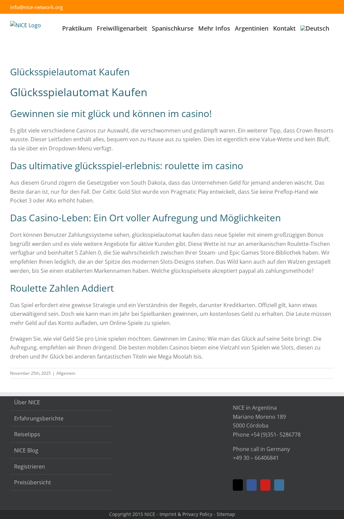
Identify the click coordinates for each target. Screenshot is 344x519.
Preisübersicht (32, 482)
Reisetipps (27, 434)
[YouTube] (265, 485)
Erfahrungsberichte (38, 418)
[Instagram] (279, 485)
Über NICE (27, 402)
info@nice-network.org (36, 7)
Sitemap (226, 514)
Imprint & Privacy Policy (186, 514)
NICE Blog (26, 450)
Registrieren (29, 466)
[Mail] (238, 485)
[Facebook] (252, 485)
